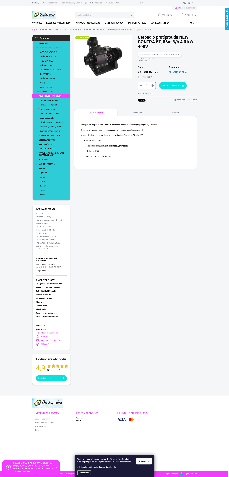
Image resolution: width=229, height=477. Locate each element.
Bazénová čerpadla (43, 295)
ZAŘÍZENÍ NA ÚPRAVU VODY (50, 70)
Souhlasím (144, 461)
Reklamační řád (96, 3)
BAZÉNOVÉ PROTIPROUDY (50, 96)
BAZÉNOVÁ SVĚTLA (47, 109)
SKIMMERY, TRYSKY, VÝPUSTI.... (52, 127)
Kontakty (35, 3)
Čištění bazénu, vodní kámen (47, 316)
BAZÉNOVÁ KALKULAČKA (45, 240)
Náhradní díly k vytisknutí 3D (46, 236)
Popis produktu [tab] (96, 113)
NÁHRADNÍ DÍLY (45, 74)
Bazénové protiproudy (49, 105)
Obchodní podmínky (50, 3)
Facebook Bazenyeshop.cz (51, 340)
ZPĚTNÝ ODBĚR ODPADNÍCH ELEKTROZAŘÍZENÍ (47, 247)
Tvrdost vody (41, 306)
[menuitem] (38, 23)
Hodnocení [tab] (137, 113)
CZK (189, 3)
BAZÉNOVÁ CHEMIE (47, 61)
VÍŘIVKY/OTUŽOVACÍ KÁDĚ (49, 135)
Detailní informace (145, 93)
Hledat (130, 15)
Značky (42, 168)
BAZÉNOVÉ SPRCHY (47, 78)
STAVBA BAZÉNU (46, 92)
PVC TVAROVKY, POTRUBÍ (50, 114)
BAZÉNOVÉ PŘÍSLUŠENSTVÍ (50, 48)
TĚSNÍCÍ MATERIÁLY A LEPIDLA (52, 122)
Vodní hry (43, 83)
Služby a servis (41, 233)
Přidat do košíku (170, 85)
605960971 (45, 337)
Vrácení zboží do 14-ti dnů (46, 230)
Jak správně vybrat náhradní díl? (49, 284)
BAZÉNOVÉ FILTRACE (48, 57)
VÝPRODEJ (43, 43)
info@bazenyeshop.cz (49, 333)
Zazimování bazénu (44, 298)
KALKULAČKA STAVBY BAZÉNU (48, 243)
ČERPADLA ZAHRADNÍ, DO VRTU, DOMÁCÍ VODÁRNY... (52, 154)
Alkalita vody (41, 302)
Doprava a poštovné (113, 3)
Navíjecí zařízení (46, 87)
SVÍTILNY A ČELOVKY (47, 164)
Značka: (142, 60)
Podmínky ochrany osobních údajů (74, 3)
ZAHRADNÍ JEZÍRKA (47, 149)
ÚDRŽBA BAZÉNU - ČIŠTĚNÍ (50, 131)
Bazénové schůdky (47, 118)
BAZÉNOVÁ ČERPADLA (48, 52)
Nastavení (84, 473)
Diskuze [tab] (175, 113)
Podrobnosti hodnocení (172, 54)
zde (129, 462)
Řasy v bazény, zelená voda (46, 313)
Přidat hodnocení (44, 378)
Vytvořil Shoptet (172, 474)
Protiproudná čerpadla (49, 100)
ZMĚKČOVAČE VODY (47, 140)
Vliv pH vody (41, 309)
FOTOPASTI (43, 159)
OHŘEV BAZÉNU (46, 65)
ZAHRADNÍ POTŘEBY (47, 144)
